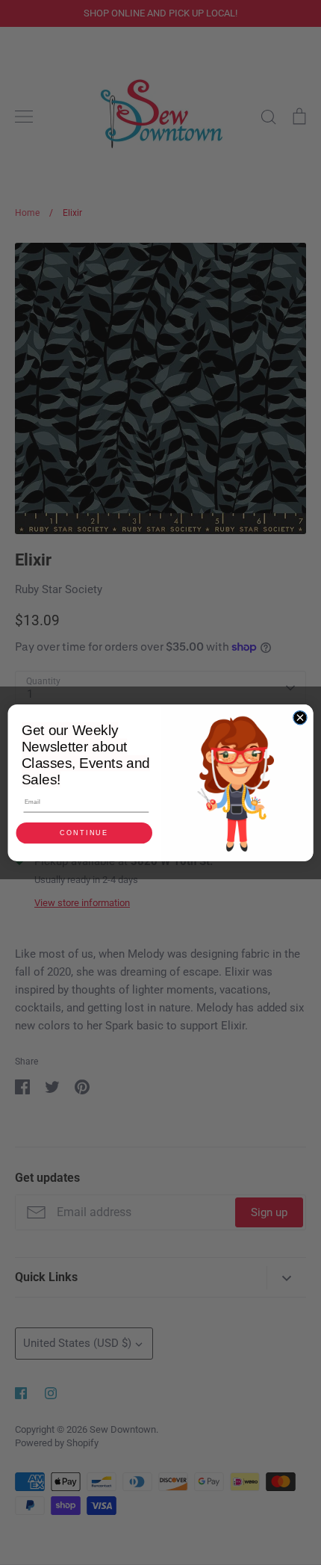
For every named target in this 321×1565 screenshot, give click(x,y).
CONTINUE (84, 833)
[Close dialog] (300, 717)
